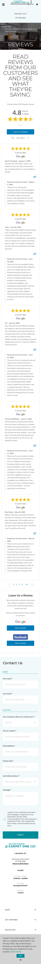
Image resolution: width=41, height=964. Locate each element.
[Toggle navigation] (3, 4)
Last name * (7, 694)
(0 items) (37, 4)
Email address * (9, 746)
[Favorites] (33, 4)
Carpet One (6, 27)
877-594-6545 (20, 18)
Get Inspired (11, 920)
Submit (20, 835)
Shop (7, 910)
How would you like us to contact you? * (18, 717)
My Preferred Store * (11, 776)
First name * (7, 678)
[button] (28, 4)
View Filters (20, 138)
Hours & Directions (20, 864)
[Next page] (32, 584)
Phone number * (9, 731)
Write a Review (20, 628)
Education (10, 930)
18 (27, 584)
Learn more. (15, 952)
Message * (7, 790)
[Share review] (35, 177)
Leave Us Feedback (20, 132)
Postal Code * (8, 761)
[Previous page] (9, 584)
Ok (20, 956)
